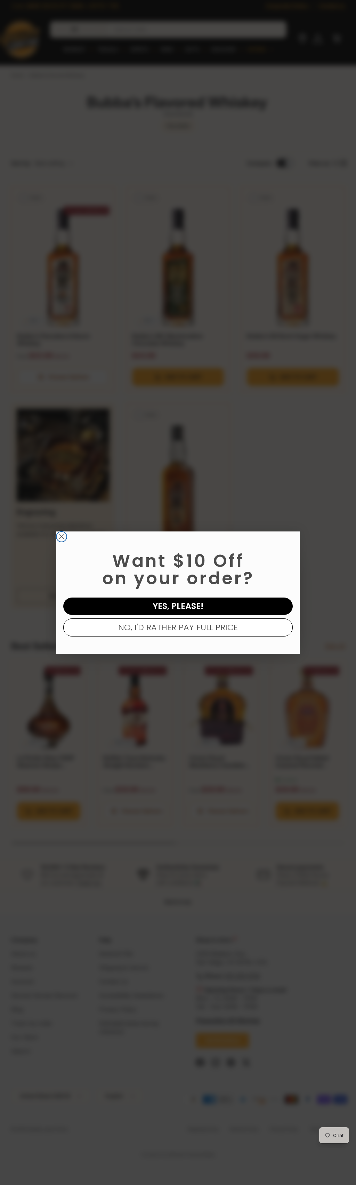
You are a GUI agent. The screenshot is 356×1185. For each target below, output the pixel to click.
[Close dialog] (61, 536)
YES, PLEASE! (178, 606)
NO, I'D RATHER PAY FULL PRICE (178, 627)
